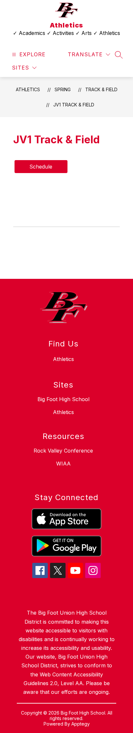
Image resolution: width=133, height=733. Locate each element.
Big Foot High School (63, 399)
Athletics (28, 89)
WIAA (63, 463)
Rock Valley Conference (63, 450)
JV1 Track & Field (73, 104)
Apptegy (80, 724)
